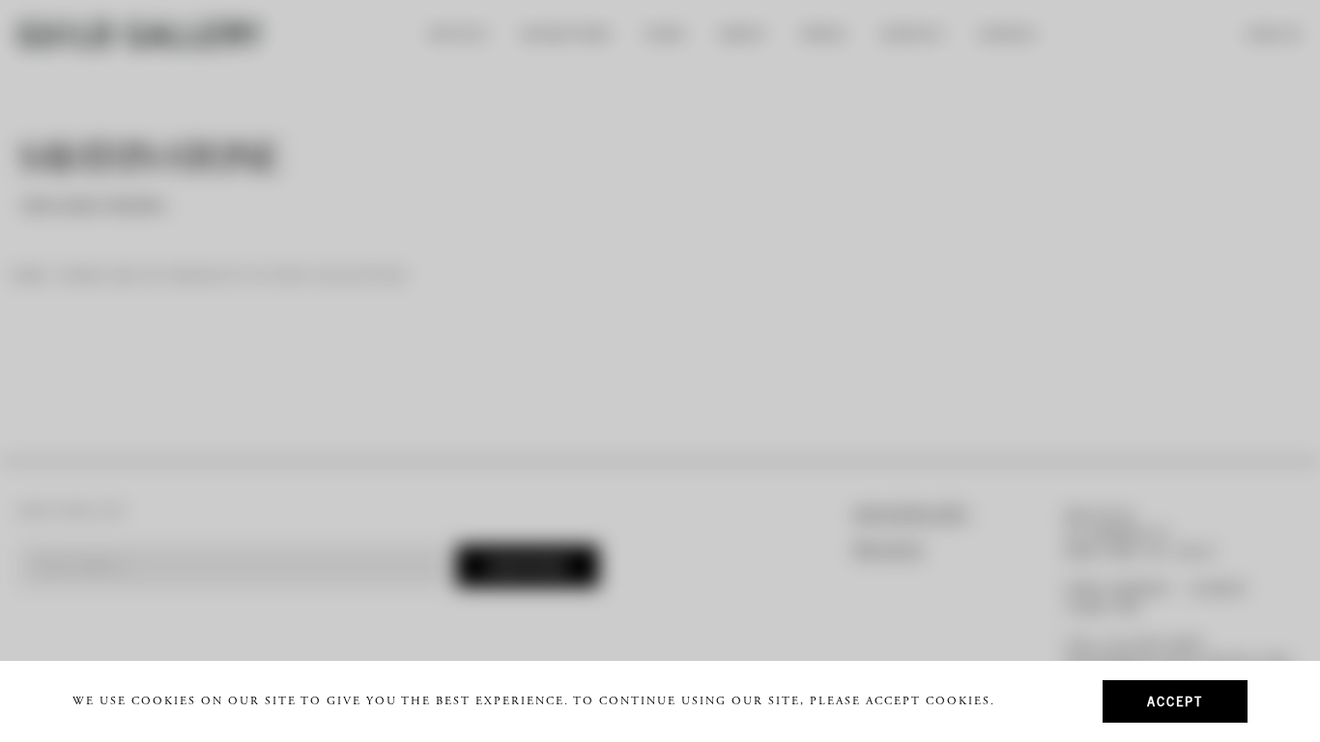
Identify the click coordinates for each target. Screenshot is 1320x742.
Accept (1175, 701)
